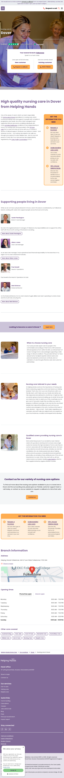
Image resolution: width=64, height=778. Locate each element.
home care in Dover (9, 117)
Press (2, 714)
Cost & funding (5, 701)
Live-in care (4, 687)
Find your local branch (8, 717)
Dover (32, 652)
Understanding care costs (55, 149)
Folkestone (40, 53)
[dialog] (13, 761)
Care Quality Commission (19, 139)
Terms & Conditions (7, 736)
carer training (52, 459)
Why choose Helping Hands (55, 167)
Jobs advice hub (6, 709)
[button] (13, 774)
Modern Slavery (6, 741)
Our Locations (24, 652)
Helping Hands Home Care (9, 652)
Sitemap (3, 744)
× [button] (23, 747)
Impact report (5, 719)
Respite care (5, 692)
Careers (3, 706)
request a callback (27, 1)
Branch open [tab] (40, 594)
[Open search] (59, 8)
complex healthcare (11, 125)
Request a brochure (54, 129)
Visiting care (5, 689)
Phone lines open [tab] (25, 594)
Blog (2, 711)
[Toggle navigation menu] (62, 8)
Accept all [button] (13, 770)
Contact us (4, 678)
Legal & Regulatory (7, 738)
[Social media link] (2, 729)
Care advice (5, 703)
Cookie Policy (6, 767)
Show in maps (5, 674)
